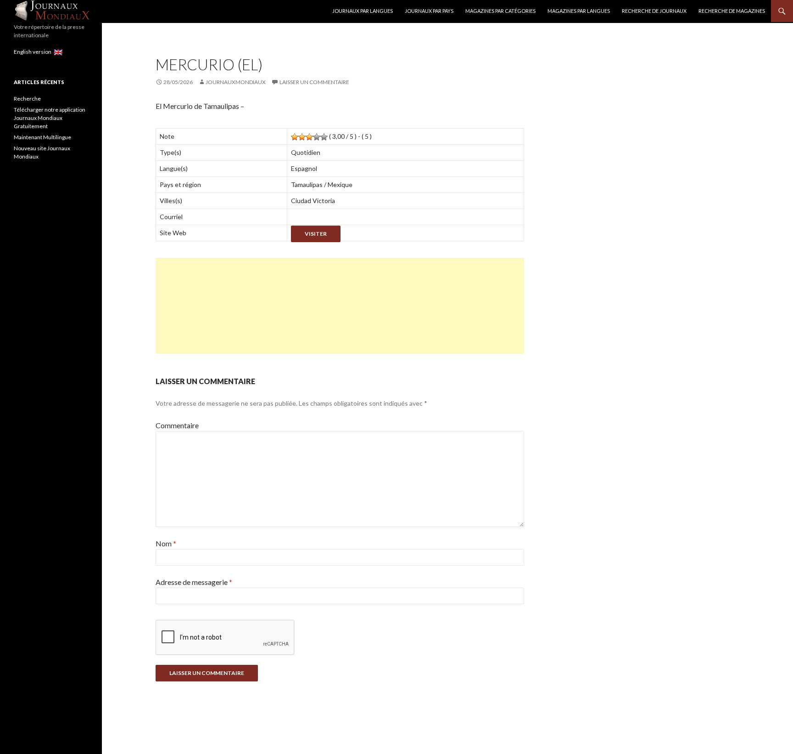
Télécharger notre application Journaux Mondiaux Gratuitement (49, 118)
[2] (302, 137)
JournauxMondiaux (236, 82)
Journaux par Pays (429, 11)
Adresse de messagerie (194, 582)
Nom (166, 543)
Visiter (316, 233)
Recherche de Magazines (731, 11)
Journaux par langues (362, 11)
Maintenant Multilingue (42, 137)
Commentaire (177, 425)
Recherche (27, 98)
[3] (309, 137)
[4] (316, 137)
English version (34, 51)
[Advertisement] (340, 306)
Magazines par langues (578, 11)
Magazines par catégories (500, 11)
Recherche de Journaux (654, 11)
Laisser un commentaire (314, 82)
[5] (324, 137)
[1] (294, 137)
